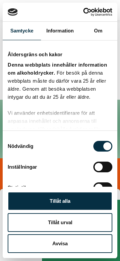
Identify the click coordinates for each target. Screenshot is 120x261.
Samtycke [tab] (21, 30)
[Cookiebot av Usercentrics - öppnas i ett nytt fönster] (84, 12)
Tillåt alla (60, 201)
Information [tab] (60, 30)
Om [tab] (98, 30)
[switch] (102, 167)
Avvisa (60, 243)
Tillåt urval (60, 222)
